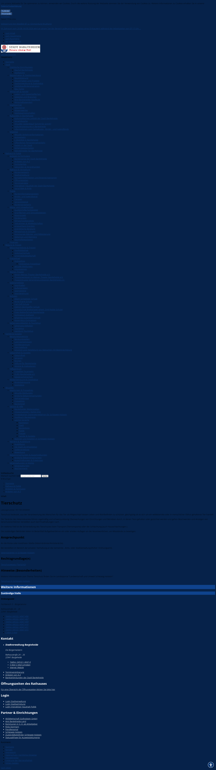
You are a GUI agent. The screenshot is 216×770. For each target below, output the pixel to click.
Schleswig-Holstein (13, 732)
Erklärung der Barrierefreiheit (18, 760)
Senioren (18, 358)
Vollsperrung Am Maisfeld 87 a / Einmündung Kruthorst (26, 23)
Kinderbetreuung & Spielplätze (24, 379)
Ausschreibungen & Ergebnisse (28, 460)
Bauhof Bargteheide (23, 70)
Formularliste (20, 164)
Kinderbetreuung (22, 382)
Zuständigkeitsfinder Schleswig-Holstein (23, 734)
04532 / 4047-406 (16, 616)
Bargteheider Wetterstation (26, 409)
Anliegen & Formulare (20, 156)
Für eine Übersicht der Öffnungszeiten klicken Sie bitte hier (28, 689)
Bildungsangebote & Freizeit (23, 247)
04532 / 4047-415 (16, 629)
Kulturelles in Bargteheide (21, 115)
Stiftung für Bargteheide (25, 363)
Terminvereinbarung (14, 672)
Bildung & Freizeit (13, 245)
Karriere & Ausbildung (20, 441)
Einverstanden (6, 14)
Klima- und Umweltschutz (21, 207)
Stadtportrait (16, 105)
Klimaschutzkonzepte (24, 220)
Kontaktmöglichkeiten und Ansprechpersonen (35, 177)
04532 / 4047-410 (16, 624)
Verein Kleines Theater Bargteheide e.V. (32, 274)
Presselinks (19, 401)
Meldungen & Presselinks (21, 390)
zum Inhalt (10, 33)
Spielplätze (19, 385)
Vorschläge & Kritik (23, 188)
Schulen (13, 296)
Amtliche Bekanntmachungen (28, 395)
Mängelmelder (12, 757)
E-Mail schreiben (20, 664)
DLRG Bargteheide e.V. (24, 374)
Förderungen (20, 218)
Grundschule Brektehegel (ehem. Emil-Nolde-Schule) (38, 309)
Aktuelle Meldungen (23, 393)
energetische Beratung (24, 228)
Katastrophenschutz (23, 376)
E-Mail (11, 632)
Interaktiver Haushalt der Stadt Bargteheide (34, 185)
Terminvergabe (21, 183)
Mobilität (14, 131)
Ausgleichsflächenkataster (26, 210)
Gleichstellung (20, 347)
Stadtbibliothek (21, 250)
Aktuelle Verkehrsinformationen (29, 134)
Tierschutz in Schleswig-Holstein (15, 581)
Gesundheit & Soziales (20, 352)
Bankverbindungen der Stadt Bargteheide (24, 677)
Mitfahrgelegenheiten (24, 148)
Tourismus (19, 328)
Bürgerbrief (19, 403)
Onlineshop (19, 261)
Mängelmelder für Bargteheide (28, 150)
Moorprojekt (20, 215)
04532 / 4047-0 (20, 662)
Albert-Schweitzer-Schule (25, 298)
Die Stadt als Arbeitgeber (25, 446)
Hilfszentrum (15, 368)
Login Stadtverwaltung (15, 701)
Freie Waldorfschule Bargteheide (29, 312)
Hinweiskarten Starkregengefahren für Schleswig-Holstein (40, 414)
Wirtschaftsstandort (23, 102)
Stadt (7, 64)
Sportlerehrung (21, 293)
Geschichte (19, 107)
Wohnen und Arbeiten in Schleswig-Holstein (34, 438)
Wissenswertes (21, 110)
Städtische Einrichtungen (21, 67)
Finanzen (14, 242)
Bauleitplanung (21, 78)
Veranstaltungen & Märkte (22, 463)
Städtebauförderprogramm (26, 86)
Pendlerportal (11, 729)
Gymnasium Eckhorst (24, 315)
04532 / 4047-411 (16, 627)
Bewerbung (19, 452)
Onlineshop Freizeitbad (29, 263)
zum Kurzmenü (12, 38)
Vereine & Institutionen (25, 366)
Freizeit (22, 433)
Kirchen (17, 360)
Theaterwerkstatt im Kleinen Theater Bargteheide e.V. (38, 277)
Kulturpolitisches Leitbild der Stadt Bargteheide (36, 118)
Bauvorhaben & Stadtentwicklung (25, 75)
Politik (12, 191)
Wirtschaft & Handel (19, 91)
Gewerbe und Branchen (25, 96)
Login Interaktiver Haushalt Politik (20, 706)
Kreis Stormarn (12, 726)
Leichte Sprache (8, 54)
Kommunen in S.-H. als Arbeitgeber (21, 724)
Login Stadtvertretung (15, 704)
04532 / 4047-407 (16, 619)
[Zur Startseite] (20, 51)
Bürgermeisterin (21, 172)
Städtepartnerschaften (24, 113)
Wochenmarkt (20, 468)
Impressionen (20, 269)
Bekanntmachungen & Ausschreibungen (28, 455)
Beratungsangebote (19, 336)
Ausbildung (19, 444)
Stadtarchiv (19, 72)
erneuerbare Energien (24, 226)
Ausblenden (5, 11)
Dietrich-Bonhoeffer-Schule (27, 306)
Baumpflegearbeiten (23, 239)
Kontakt (8, 749)
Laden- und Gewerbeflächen (27, 94)
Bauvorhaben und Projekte (26, 80)
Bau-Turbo (19, 88)
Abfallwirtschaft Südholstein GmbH (21, 718)
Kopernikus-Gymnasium (25, 320)
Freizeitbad (15, 258)
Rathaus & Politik (13, 153)
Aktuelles (9, 387)
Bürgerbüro (24, 428)
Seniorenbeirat (21, 201)
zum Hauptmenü (13, 36)
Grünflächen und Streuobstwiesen (30, 212)
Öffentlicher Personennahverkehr (29, 142)
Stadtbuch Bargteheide (25, 417)
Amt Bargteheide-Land (15, 721)
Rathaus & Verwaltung (20, 169)
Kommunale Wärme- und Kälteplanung (32, 234)
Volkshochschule (22, 253)
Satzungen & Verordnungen (27, 166)
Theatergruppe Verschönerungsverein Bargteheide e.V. (39, 280)
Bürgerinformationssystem (26, 193)
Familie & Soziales (13, 333)
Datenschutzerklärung (11, 6)
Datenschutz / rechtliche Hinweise (21, 755)
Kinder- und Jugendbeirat (26, 196)
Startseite (9, 61)
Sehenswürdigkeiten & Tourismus (25, 323)
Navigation (24, 422)
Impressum (10, 752)
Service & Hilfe (16, 406)
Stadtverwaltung (21, 175)
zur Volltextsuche (13, 41)
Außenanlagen (21, 288)
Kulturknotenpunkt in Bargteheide (30, 126)
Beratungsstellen (22, 339)
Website (17, 667)
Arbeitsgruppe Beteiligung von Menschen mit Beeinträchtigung (43, 350)
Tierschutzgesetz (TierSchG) (13, 564)
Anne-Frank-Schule (23, 301)
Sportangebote (17, 282)
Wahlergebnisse (21, 398)
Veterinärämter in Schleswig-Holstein (18, 552)
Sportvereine (20, 290)
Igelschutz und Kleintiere (25, 236)
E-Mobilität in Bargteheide (26, 140)
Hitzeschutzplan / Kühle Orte (27, 411)
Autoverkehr (20, 137)
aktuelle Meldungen (23, 266)
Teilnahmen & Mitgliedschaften (28, 223)
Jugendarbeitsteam (23, 341)
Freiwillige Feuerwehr (24, 371)
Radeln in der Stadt (23, 145)
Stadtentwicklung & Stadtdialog (28, 83)
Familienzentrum (22, 344)
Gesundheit (19, 355)
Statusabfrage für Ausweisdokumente (22, 737)
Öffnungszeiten (21, 180)
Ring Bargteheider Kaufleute (27, 99)
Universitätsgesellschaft (25, 255)
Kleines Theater (17, 271)
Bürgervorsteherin (22, 204)
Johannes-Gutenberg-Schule (27, 317)
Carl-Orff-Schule (21, 304)
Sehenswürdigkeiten (23, 325)
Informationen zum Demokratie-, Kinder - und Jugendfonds (41, 129)
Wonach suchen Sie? (10, 475)
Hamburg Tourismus (23, 331)
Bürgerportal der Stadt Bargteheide (30, 158)
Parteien (18, 199)
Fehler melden (12, 763)
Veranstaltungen (21, 465)
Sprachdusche (21, 121)
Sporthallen (19, 285)
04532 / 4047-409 (16, 621)
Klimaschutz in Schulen (25, 231)
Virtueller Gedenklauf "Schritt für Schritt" (32, 123)
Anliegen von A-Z (22, 161)
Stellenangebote (21, 449)
